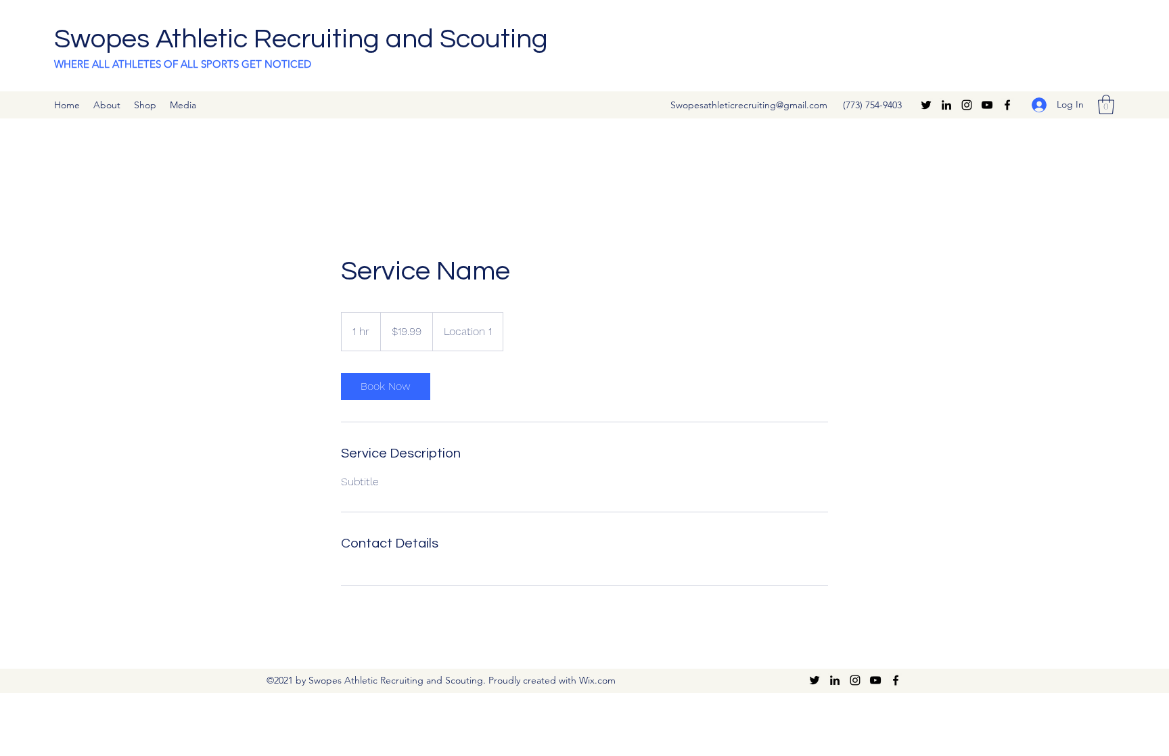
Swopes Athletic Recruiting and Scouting (301, 39)
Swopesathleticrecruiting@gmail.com (748, 105)
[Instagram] (966, 105)
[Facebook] (1007, 105)
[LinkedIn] (946, 105)
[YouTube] (987, 105)
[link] (385, 386)
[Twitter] (926, 105)
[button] (1106, 104)
